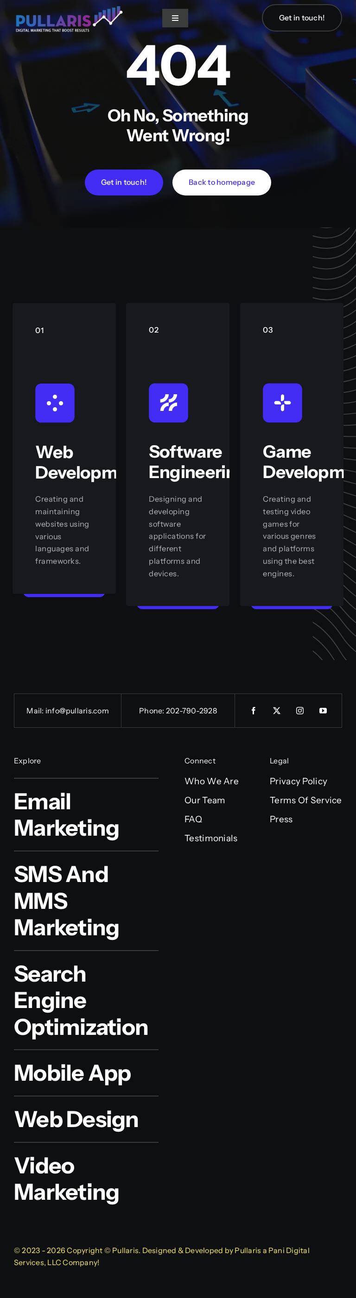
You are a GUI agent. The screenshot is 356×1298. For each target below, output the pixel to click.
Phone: (152, 710)
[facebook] (253, 710)
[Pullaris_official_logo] (69, 5)
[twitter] (276, 710)
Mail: (35, 710)
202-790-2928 (191, 710)
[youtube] (323, 710)
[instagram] (300, 710)
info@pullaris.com (77, 710)
